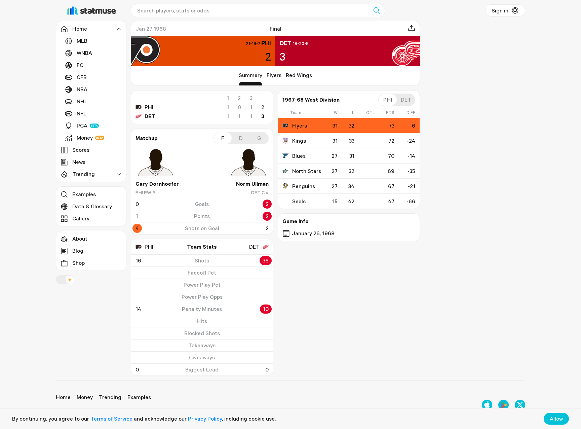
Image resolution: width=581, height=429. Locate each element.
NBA (82, 89)
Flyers (274, 75)
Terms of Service (111, 418)
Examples (84, 194)
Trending (110, 397)
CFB (82, 77)
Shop (78, 262)
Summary (250, 75)
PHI (149, 107)
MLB (82, 40)
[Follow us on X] (520, 405)
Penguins (303, 186)
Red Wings (299, 75)
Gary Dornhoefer (157, 183)
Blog (77, 250)
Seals (299, 201)
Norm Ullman (252, 183)
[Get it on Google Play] (503, 405)
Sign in (500, 10)
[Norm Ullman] (248, 162)
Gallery (80, 218)
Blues (299, 155)
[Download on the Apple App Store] (487, 405)
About (79, 238)
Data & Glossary (92, 206)
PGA (82, 125)
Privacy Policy (205, 418)
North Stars (306, 171)
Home (63, 397)
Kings (299, 140)
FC (80, 65)
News (78, 162)
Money (85, 137)
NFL (81, 113)
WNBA (84, 53)
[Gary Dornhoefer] (155, 162)
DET (150, 116)
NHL (82, 101)
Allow (556, 418)
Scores (80, 149)
